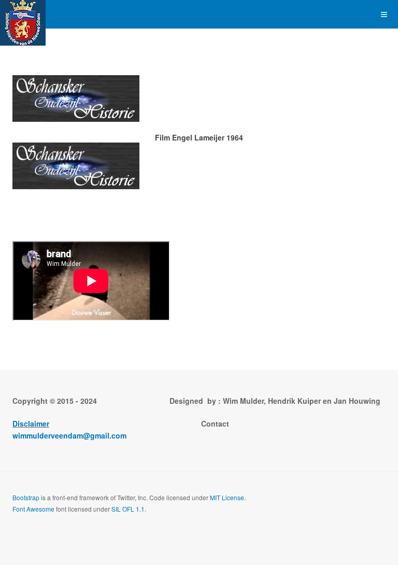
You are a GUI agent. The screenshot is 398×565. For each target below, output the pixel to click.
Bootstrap (25, 497)
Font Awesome (33, 508)
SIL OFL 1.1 (128, 508)
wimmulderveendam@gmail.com (69, 435)
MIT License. (228, 497)
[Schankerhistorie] (23, 14)
